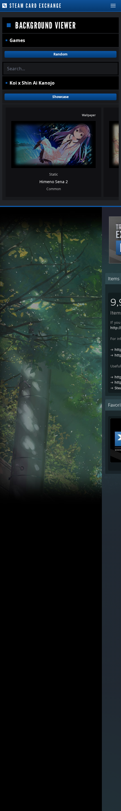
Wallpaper (89, 115)
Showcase (60, 96)
